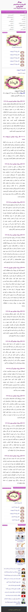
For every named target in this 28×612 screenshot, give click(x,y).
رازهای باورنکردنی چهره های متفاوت (20, 533)
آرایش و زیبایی (22, 15)
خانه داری (23, 19)
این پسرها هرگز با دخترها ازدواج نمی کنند (20, 541)
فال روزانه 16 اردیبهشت (14, 513)
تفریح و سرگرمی (10, 17)
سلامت (11, 23)
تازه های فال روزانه (21, 31)
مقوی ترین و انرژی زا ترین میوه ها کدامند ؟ (12, 575)
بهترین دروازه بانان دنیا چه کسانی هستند (20, 564)
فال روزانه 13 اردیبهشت (14, 57)
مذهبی (24, 27)
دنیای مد (23, 21)
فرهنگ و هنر (11, 25)
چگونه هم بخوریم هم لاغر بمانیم (14, 585)
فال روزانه (20, 73)
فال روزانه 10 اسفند (15, 516)
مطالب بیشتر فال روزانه (7, 488)
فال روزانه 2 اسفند (18, 502)
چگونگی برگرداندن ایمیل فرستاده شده (13, 595)
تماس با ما (8, 12)
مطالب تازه (21, 12)
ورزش (12, 27)
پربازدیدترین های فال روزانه (19, 487)
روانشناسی (11, 21)
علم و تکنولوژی (22, 25)
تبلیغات (15, 12)
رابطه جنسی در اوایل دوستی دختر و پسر (12, 592)
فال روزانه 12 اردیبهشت (14, 61)
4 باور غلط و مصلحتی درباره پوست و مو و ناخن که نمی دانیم (20, 557)
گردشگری (11, 29)
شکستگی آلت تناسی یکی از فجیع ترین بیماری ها (20, 548)
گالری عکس (23, 29)
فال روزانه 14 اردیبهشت (14, 54)
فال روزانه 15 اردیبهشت (14, 51)
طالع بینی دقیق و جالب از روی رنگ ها (13, 588)
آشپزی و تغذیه (10, 15)
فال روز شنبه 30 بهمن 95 (17, 47)
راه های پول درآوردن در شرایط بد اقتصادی (12, 598)
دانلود (12, 19)
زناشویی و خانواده (22, 23)
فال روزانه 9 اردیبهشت (14, 510)
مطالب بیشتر (5, 32)
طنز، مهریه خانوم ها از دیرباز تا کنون (13, 582)
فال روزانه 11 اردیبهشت (14, 64)
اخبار (24, 17)
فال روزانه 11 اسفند (15, 507)
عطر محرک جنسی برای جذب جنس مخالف (12, 578)
